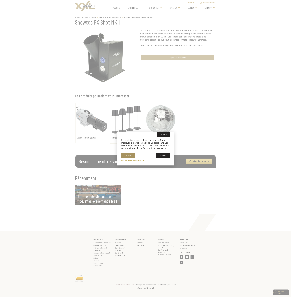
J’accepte (128, 155)
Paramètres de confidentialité (132, 160)
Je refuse (163, 155)
